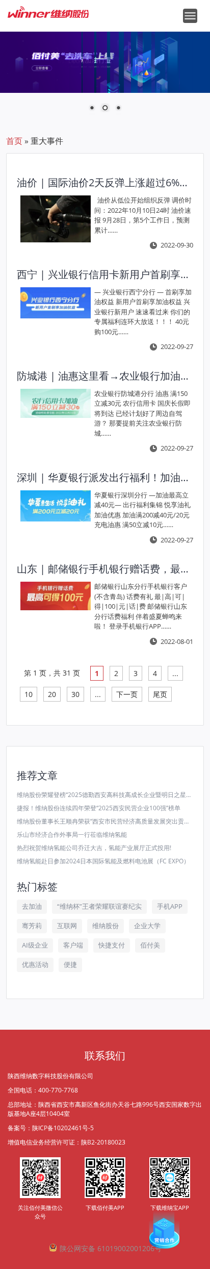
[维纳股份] (48, 8)
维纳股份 (105, 925)
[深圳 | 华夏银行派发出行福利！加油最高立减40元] (55, 506)
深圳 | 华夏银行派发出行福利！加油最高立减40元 (103, 477)
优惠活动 (35, 964)
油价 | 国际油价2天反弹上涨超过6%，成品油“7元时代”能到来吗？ (103, 182)
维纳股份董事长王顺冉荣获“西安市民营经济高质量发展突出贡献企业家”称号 (105, 821)
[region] (105, 78)
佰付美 (150, 945)
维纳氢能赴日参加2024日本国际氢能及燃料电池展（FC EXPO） (103, 861)
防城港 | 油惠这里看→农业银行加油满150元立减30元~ (103, 376)
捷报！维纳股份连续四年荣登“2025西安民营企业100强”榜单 (98, 808)
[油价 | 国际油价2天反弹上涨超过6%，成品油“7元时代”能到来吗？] (55, 218)
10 (28, 694)
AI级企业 (35, 945)
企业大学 (147, 925)
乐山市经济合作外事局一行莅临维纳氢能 (72, 834)
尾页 (160, 694)
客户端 (73, 945)
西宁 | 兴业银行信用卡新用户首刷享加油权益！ (103, 274)
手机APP (169, 906)
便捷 (70, 964)
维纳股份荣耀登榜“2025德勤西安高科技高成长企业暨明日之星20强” (105, 794)
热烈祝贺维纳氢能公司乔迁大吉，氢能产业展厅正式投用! (94, 847)
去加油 (32, 906)
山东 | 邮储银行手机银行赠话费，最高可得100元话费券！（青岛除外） (103, 569)
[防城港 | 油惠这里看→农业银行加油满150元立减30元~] (55, 403)
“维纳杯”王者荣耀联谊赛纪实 (99, 906)
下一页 (127, 694)
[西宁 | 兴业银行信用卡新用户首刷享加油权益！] (55, 302)
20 (52, 694)
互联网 (67, 925)
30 (75, 694)
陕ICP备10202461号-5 (63, 1128)
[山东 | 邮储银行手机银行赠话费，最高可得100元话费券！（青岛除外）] (55, 596)
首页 (14, 140)
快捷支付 (111, 945)
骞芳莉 (32, 925)
